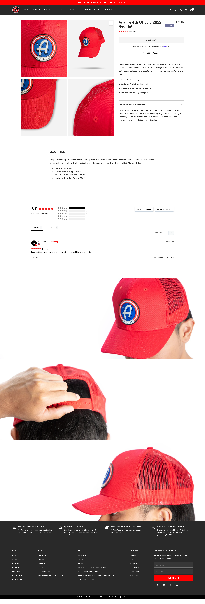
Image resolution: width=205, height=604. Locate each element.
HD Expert (134, 563)
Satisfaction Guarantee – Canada (92, 567)
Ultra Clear (134, 571)
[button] (168, 257)
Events (41, 559)
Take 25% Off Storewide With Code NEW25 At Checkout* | (102, 2)
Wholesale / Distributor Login (50, 575)
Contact (81, 559)
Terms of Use (114, 597)
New (14, 555)
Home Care (17, 575)
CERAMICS (60, 10)
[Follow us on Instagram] (170, 585)
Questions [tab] (51, 227)
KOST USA (134, 575)
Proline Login (17, 579)
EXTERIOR (36, 10)
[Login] (176, 10)
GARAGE (72, 10)
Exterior (15, 563)
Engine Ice (134, 567)
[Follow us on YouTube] (177, 585)
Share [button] (36, 257)
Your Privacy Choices (87, 579)
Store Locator (44, 571)
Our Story (42, 555)
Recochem (134, 555)
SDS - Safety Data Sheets (89, 571)
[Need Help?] (186, 10)
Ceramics (16, 567)
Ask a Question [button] (145, 209)
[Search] (171, 10)
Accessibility (102, 597)
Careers (41, 563)
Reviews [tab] (36, 227)
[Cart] (191, 10)
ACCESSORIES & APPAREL (90, 10)
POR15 (132, 559)
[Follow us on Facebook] (157, 585)
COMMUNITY (110, 10)
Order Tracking (84, 555)
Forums (41, 567)
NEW (26, 10)
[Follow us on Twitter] (164, 585)
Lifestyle (16, 571)
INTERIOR (48, 10)
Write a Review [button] (165, 209)
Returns (81, 563)
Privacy (124, 597)
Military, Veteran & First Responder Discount (96, 575)
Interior (15, 559)
